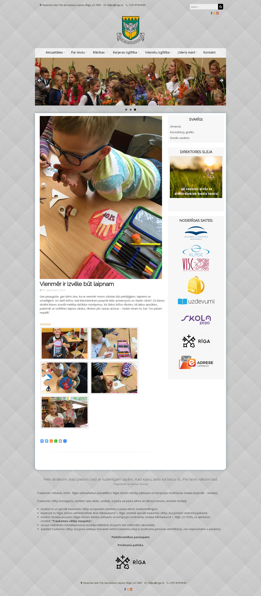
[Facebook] (211, 13)
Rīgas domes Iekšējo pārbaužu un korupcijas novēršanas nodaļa (152, 493)
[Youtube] (217, 13)
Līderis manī (186, 52)
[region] (130, 81)
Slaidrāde (45, 324)
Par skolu (78, 52)
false (40, 81)
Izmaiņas (175, 126)
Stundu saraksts (180, 138)
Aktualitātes (54, 52)
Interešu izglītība (157, 52)
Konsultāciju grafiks (182, 132)
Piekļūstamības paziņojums (131, 537)
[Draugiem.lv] (214, 13)
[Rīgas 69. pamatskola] (130, 44)
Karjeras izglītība (125, 52)
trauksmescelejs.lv (129, 529)
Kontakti (209, 52)
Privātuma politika (130, 545)
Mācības (99, 52)
